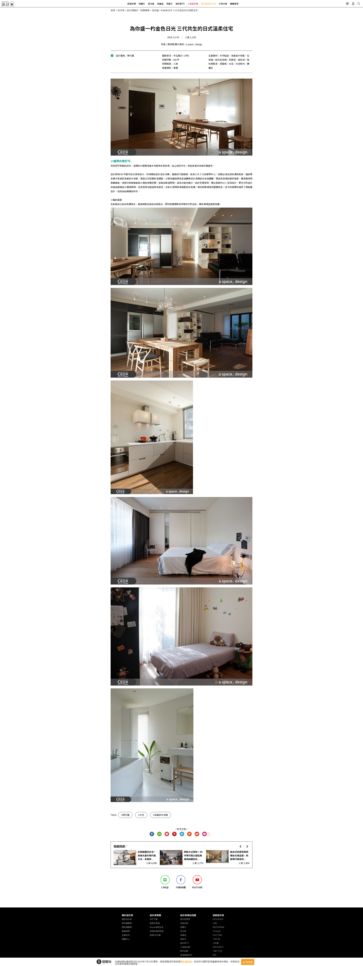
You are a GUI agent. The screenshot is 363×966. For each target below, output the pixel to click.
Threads (217, 931)
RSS (214, 954)
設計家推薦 (155, 915)
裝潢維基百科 (186, 954)
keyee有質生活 (156, 927)
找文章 (151, 3)
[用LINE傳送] (159, 834)
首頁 (113, 10)
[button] (240, 846)
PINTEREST (218, 947)
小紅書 (216, 943)
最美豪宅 (234, 3)
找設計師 (131, 3)
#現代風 (125, 815)
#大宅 (141, 815)
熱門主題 (184, 951)
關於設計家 (127, 915)
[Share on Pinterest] (174, 834)
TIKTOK (216, 939)
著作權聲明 (127, 923)
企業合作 (126, 935)
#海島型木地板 (160, 815)
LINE (215, 923)
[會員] (353, 3)
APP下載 (154, 919)
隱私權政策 (186, 961)
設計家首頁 (185, 919)
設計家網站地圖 (188, 915)
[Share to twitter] (182, 834)
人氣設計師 (192, 3)
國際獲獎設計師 (208, 3)
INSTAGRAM (218, 927)
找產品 (160, 3)
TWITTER (217, 951)
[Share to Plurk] (189, 834)
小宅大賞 (223, 3)
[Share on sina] (197, 834)
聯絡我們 (126, 931)
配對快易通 (155, 923)
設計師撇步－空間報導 (138, 10)
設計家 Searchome (8, 5)
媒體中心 (126, 939)
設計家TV (180, 3)
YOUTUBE (217, 935)
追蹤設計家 (218, 915)
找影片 (169, 3)
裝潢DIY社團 (155, 935)
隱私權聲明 (127, 927)
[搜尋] (359, 3)
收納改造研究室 (157, 931)
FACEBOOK (218, 919)
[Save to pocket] (167, 834)
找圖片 (142, 3)
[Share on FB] (152, 834)
